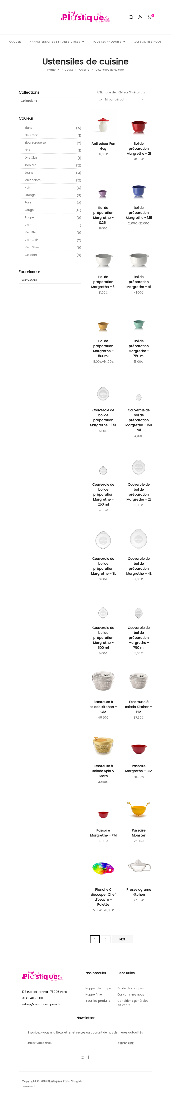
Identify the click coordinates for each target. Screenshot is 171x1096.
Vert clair (53, 240)
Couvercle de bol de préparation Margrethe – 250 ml (103, 494)
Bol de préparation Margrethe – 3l (103, 281)
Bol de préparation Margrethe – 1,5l (139, 212)
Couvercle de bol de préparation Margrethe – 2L (138, 492)
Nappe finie (94, 994)
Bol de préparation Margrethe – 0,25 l (103, 215)
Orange (53, 195)
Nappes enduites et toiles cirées (55, 42)
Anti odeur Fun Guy (103, 146)
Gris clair (53, 158)
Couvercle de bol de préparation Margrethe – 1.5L (103, 417)
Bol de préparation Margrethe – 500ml (103, 348)
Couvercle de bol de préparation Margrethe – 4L (138, 566)
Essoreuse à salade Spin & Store (103, 771)
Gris (53, 150)
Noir (53, 187)
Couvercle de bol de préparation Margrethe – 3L (103, 566)
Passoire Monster (139, 833)
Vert (53, 225)
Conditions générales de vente (132, 1003)
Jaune (53, 172)
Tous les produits (107, 42)
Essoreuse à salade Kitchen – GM (103, 706)
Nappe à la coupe (98, 988)
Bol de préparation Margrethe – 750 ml (138, 348)
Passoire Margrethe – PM (103, 833)
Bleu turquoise (53, 143)
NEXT (122, 939)
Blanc (53, 128)
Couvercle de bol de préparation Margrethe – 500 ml (103, 637)
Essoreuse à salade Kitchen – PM (138, 706)
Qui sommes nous (148, 42)
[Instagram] (82, 1057)
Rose (53, 202)
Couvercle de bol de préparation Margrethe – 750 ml (139, 637)
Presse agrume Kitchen (138, 892)
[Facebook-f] (88, 1057)
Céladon (53, 255)
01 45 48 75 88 (32, 998)
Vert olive (53, 247)
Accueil (15, 42)
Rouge (53, 210)
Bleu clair (53, 135)
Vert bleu (53, 232)
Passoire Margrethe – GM (138, 768)
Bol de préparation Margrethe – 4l (138, 281)
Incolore (53, 165)
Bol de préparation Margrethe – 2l (139, 148)
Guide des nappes (130, 988)
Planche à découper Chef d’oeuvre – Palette (103, 897)
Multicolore (53, 180)
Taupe (53, 217)
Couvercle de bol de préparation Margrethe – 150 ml (138, 420)
